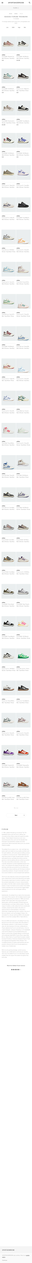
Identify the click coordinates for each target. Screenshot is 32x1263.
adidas (16, 13)
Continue (4, 1260)
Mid (25, 27)
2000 (13, 27)
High (19, 27)
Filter (16, 7)
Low (7, 27)
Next (16, 815)
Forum (21, 13)
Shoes (10, 13)
